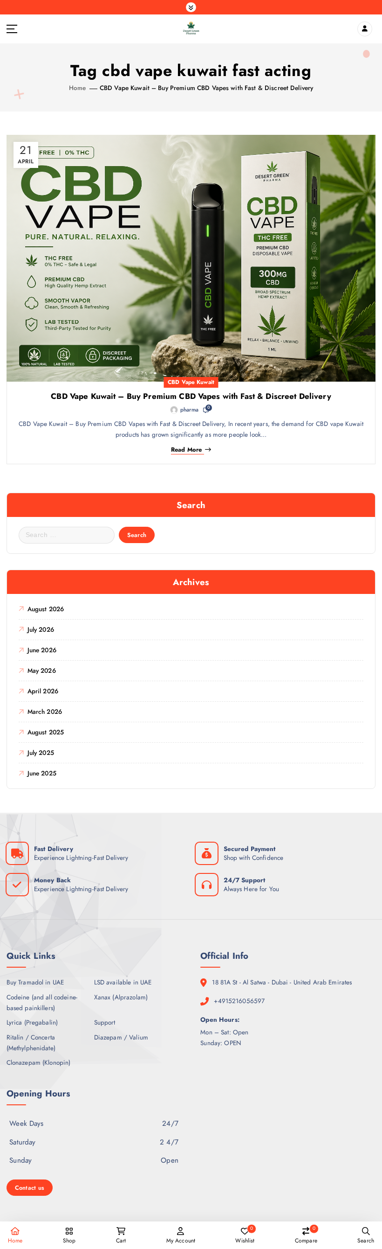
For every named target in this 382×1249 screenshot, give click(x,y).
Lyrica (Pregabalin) (32, 1022)
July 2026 (40, 629)
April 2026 (42, 691)
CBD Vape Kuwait (191, 382)
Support (105, 1022)
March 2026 (44, 711)
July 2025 (40, 752)
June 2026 (41, 650)
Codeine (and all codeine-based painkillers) (42, 1002)
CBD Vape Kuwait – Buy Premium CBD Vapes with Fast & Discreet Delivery (206, 87)
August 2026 (45, 609)
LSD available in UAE (123, 982)
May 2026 (41, 670)
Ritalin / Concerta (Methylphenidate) (31, 1043)
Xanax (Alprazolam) (121, 997)
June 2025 (41, 773)
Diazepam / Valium (121, 1037)
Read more (186, 450)
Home (77, 87)
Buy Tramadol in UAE (35, 982)
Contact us (30, 1187)
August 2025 (45, 732)
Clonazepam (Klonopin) (39, 1062)
